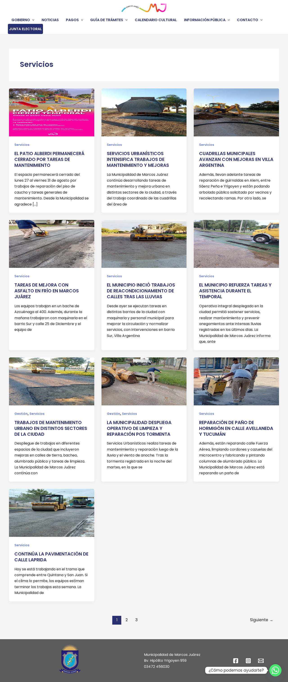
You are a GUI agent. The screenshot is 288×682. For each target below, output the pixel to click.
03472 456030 (156, 666)
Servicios (21, 144)
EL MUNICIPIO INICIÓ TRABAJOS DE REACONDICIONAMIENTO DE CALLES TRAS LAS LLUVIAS (141, 291)
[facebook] (236, 661)
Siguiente (261, 620)
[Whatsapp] (275, 670)
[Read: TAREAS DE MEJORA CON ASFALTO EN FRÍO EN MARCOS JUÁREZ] (51, 243)
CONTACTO (247, 20)
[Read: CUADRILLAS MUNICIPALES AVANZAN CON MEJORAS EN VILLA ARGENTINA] (236, 112)
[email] (261, 661)
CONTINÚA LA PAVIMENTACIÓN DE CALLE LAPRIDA (51, 557)
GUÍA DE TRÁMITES (106, 20)
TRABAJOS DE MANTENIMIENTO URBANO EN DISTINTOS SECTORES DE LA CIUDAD (50, 428)
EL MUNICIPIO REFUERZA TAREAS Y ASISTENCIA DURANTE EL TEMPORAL (235, 291)
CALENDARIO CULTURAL (156, 20)
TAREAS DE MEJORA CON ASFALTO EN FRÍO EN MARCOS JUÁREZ (46, 291)
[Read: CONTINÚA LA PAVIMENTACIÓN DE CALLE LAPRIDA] (51, 512)
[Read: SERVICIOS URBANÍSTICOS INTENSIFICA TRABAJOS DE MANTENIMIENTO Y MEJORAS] (144, 112)
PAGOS (72, 20)
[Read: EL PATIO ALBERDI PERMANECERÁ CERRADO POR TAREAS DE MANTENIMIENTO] (51, 112)
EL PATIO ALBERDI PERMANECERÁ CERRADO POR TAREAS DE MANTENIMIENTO (49, 159)
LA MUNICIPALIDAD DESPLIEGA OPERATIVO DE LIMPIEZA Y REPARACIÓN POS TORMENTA (139, 428)
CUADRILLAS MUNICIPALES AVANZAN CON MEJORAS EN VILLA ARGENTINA (236, 159)
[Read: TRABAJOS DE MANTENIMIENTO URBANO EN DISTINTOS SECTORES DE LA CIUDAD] (51, 381)
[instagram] (249, 661)
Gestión (21, 413)
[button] (32, 20)
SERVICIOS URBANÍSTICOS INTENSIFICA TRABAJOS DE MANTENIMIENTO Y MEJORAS (138, 159)
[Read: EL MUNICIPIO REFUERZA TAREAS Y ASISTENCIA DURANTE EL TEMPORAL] (236, 243)
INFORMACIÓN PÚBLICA (204, 20)
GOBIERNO (20, 20)
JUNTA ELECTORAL (25, 29)
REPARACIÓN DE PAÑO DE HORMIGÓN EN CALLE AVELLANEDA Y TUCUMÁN (236, 428)
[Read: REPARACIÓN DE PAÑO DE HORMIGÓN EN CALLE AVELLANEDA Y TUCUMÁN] (236, 381)
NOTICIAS (50, 20)
